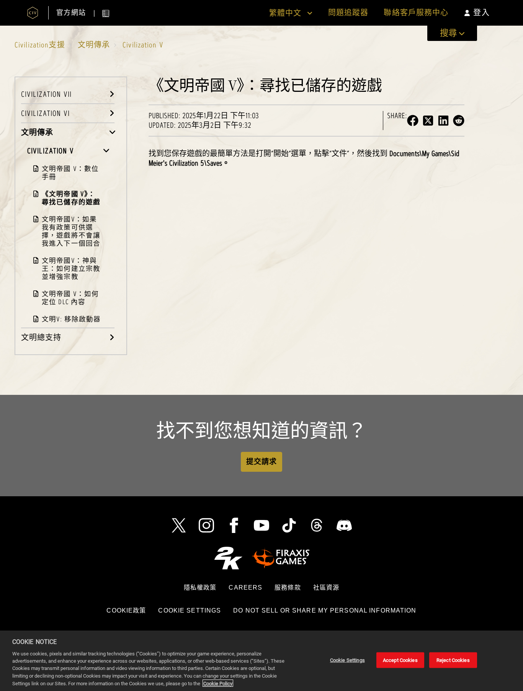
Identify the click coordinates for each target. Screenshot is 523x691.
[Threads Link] (316, 525)
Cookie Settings (189, 610)
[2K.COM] (228, 558)
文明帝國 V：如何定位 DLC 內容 (70, 297)
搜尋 (448, 33)
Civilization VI (45, 113)
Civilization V (143, 45)
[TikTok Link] (289, 525)
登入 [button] (481, 13)
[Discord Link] (344, 525)
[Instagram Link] (206, 525)
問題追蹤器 (348, 13)
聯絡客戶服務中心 (416, 13)
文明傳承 (94, 45)
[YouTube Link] (261, 525)
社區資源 (326, 587)
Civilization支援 (40, 45)
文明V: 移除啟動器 (71, 319)
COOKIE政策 (126, 610)
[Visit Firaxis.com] (280, 558)
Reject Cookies (453, 660)
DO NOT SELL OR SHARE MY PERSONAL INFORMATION (324, 610)
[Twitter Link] (178, 525)
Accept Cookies (400, 660)
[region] (261, 661)
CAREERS (245, 587)
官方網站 (70, 12)
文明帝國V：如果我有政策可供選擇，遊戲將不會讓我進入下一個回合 (71, 231)
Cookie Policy (217, 683)
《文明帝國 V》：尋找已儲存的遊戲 (71, 197)
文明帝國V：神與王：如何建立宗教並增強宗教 (71, 268)
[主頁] (32, 13)
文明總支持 (41, 337)
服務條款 (288, 587)
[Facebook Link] (234, 525)
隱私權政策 (200, 587)
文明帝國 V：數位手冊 (70, 172)
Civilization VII (46, 94)
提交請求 (261, 461)
